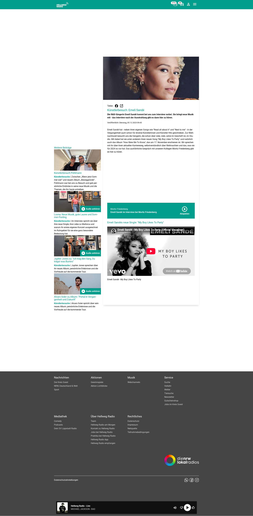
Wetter (167, 389)
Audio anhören (90, 208)
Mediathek (60, 416)
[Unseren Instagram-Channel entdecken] (197, 480)
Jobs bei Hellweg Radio (102, 432)
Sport (56, 389)
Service (168, 377)
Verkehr (167, 386)
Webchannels (134, 382)
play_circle (187, 507)
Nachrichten (61, 377)
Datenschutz (133, 421)
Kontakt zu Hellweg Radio (103, 428)
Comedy (58, 421)
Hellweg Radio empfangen (103, 443)
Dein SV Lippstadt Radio (65, 428)
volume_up (175, 508)
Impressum (133, 425)
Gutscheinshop (171, 400)
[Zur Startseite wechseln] (62, 4)
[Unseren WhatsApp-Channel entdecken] (186, 480)
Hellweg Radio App (99, 439)
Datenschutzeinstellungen (66, 480)
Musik (131, 377)
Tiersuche (168, 393)
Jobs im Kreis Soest (173, 404)
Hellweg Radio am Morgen (103, 425)
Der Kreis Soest (61, 382)
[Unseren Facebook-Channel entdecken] (191, 480)
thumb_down (181, 507)
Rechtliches (135, 416)
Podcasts (58, 425)
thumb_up (193, 507)
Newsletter (169, 397)
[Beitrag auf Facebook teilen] (116, 105)
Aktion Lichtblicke (99, 386)
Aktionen (96, 377)
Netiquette (132, 428)
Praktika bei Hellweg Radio (103, 436)
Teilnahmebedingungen (138, 432)
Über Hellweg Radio (103, 416)
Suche (167, 382)
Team (93, 421)
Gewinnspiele (97, 382)
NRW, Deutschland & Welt (66, 386)
